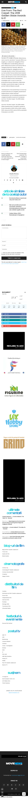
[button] (2, 2)
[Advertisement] (14, 125)
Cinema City (5, 567)
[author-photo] (14, 172)
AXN (3, 637)
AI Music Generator (6, 516)
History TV (4, 658)
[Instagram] (8, 180)
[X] (8, 24)
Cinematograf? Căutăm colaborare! (10, 570)
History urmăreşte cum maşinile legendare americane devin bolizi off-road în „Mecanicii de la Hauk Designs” (7, 156)
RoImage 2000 (5, 604)
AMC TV (4, 635)
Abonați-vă (23, 326)
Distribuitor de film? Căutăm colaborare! (12, 593)
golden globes (12, 137)
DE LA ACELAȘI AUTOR (14, 194)
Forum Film (5, 595)
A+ (2, 789)
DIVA (3, 650)
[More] (22, 24)
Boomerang (5, 639)
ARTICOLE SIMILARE (14, 191)
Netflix (3, 660)
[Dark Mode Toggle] (24, 794)
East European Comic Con (8, 678)
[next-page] (5, 220)
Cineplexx (4, 574)
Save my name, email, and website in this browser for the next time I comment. (12, 253)
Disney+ (4, 647)
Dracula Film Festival (7, 623)
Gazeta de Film (5, 554)
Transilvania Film (6, 606)
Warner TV (4, 665)
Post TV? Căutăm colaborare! (9, 662)
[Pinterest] (13, 24)
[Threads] (14, 183)
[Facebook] (3, 24)
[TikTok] (14, 180)
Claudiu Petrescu (6, 20)
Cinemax (4, 643)
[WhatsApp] (18, 24)
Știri (12, 7)
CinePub (4, 591)
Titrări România (6, 683)
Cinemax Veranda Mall (7, 572)
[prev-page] (2, 220)
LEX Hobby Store (6, 681)
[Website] (20, 180)
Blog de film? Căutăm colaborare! (10, 549)
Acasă (2, 5)
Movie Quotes (5, 556)
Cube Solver (5, 527)
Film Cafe (4, 654)
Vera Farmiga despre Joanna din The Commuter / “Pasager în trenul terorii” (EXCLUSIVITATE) (21, 156)
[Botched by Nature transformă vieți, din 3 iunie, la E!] (5, 199)
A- (2, 795)
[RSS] (11, 785)
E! (7, 137)
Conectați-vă (23, 317)
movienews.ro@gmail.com (18, 775)
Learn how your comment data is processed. (13, 262)
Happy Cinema (5, 576)
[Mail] (11, 180)
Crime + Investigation (7, 645)
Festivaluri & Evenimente (11, 5)
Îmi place (24, 314)
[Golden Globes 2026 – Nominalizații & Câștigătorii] (5, 215)
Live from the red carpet (20, 137)
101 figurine (5, 676)
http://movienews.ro (14, 175)
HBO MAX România (6, 656)
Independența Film (6, 597)
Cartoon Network (6, 641)
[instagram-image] (7, 703)
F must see (4, 551)
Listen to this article (9, 56)
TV (15, 7)
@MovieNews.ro (14, 692)
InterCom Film (5, 599)
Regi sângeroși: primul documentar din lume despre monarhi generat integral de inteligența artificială (13, 523)
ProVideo (4, 602)
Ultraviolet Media (6, 608)
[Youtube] (23, 180)
